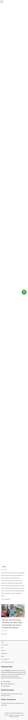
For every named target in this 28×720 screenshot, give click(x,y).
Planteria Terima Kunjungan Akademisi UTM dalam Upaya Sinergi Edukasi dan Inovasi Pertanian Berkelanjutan (12, 623)
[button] (24, 292)
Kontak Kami (4, 653)
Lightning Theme (18, 715)
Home (2, 642)
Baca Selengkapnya (8, 600)
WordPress (12, 715)
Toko (2, 647)
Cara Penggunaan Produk (7, 662)
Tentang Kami (4, 644)
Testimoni (3, 650)
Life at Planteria (5, 659)
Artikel (2, 656)
